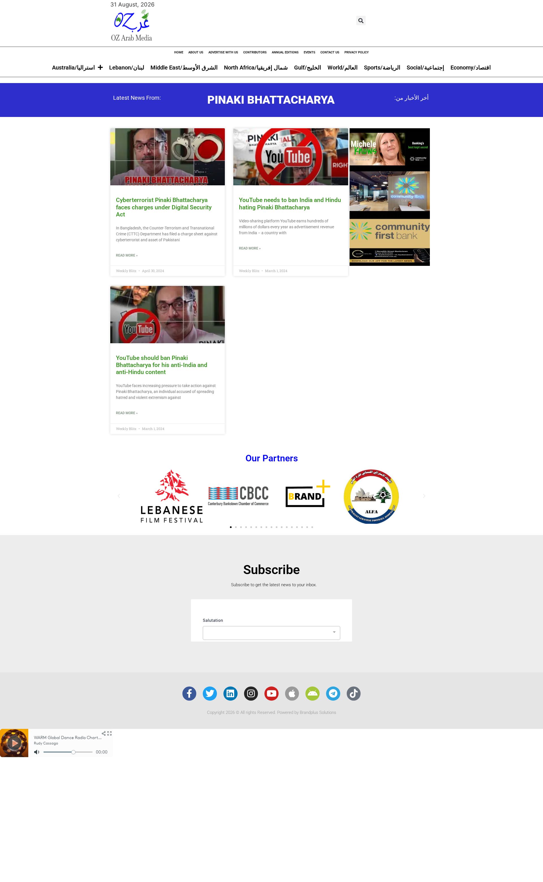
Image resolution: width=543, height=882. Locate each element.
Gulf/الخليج (307, 67)
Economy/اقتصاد (471, 67)
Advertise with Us (223, 52)
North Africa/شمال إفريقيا (256, 67)
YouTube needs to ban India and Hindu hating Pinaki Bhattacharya (290, 203)
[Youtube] (271, 694)
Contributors (255, 52)
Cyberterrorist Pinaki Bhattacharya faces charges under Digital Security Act (164, 207)
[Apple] (292, 694)
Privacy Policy (356, 52)
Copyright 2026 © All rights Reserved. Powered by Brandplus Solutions (271, 712)
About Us (195, 52)
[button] (361, 20)
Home (178, 52)
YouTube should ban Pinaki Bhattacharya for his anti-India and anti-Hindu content (161, 365)
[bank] (390, 263)
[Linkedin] (230, 694)
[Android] (312, 694)
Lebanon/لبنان (126, 67)
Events (309, 52)
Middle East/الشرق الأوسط (184, 67)
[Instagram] (251, 694)
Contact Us (329, 52)
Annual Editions (285, 52)
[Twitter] (210, 694)
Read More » (127, 255)
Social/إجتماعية (425, 67)
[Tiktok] (354, 694)
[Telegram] (333, 694)
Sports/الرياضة (382, 67)
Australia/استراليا (73, 67)
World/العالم (342, 67)
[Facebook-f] (189, 694)
